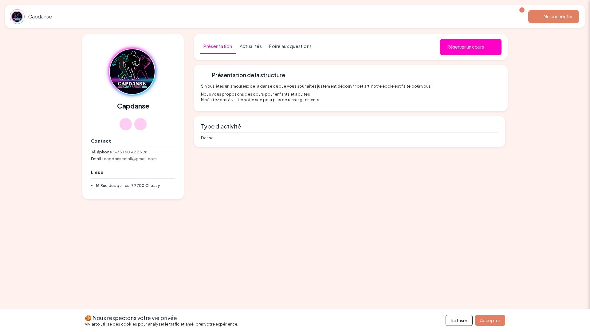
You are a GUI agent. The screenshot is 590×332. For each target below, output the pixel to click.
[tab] (218, 46)
